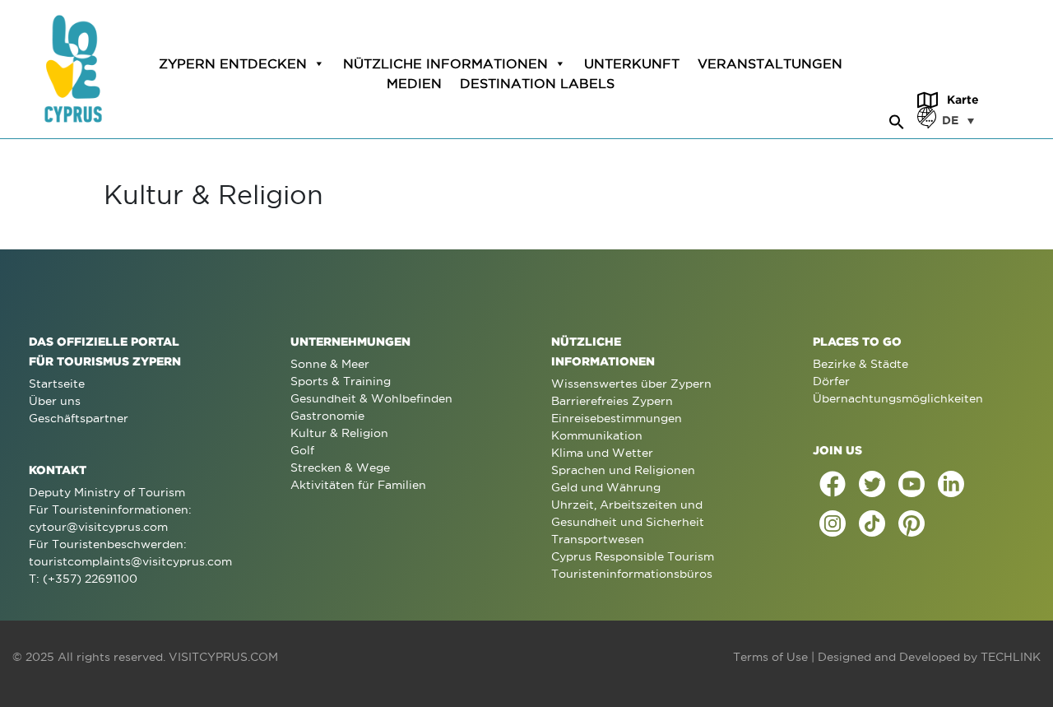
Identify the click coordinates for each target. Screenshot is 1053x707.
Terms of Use (770, 656)
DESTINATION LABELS (537, 83)
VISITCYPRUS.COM (223, 656)
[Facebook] (832, 484)
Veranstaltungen (770, 63)
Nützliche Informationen (445, 63)
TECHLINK (1011, 656)
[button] (896, 119)
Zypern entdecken (233, 63)
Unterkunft (632, 63)
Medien (414, 83)
